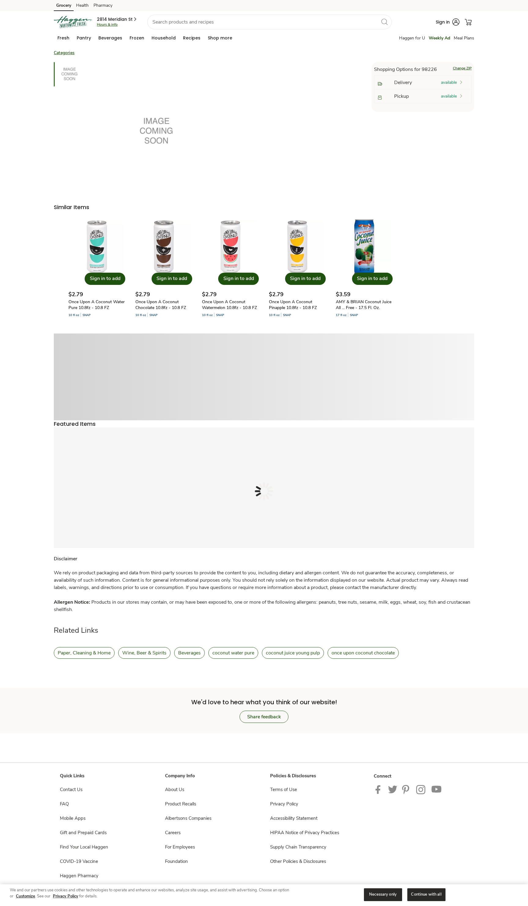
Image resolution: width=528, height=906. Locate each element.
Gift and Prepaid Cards (83, 833)
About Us (174, 789)
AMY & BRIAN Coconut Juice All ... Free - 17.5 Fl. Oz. (363, 305)
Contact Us (71, 789)
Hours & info (107, 24)
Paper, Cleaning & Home (84, 653)
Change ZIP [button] (462, 68)
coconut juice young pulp (293, 653)
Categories (64, 53)
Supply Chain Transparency (298, 847)
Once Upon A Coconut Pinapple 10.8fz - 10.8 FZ (293, 305)
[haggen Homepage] (73, 22)
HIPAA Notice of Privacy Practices (304, 833)
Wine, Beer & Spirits (144, 653)
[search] (384, 22)
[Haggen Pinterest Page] (407, 789)
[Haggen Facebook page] (379, 789)
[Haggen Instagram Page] (421, 789)
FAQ (64, 804)
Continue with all (426, 894)
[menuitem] (63, 38)
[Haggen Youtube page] (437, 789)
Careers (173, 833)
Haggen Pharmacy (79, 876)
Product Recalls (180, 804)
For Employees (180, 847)
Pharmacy (103, 5)
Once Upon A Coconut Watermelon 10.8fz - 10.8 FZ (229, 305)
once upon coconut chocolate (363, 653)
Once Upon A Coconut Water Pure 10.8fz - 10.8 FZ (96, 305)
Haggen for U (412, 38)
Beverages (189, 653)
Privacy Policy (284, 804)
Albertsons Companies (188, 818)
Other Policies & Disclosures (298, 861)
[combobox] (269, 22)
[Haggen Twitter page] (393, 789)
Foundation (176, 861)
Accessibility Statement (293, 818)
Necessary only (383, 894)
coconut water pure (233, 653)
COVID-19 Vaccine (79, 861)
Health (82, 5)
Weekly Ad (439, 38)
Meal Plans (464, 38)
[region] (264, 895)
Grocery (63, 5)
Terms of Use (283, 789)
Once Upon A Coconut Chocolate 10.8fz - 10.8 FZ (160, 305)
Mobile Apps (73, 818)
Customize (25, 896)
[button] (117, 19)
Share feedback (264, 716)
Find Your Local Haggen (84, 847)
